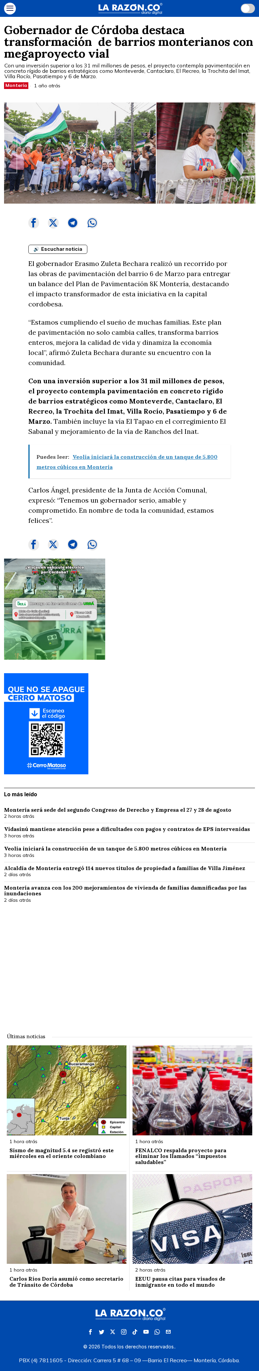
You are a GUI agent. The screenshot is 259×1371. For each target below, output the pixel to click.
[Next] (248, 153)
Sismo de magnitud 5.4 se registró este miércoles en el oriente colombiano (61, 1153)
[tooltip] (33, 223)
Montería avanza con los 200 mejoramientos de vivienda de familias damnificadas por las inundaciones (125, 891)
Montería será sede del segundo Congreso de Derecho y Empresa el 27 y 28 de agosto (117, 810)
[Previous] (10, 153)
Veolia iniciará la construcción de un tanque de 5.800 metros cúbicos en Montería (115, 849)
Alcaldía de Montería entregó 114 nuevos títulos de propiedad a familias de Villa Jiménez (125, 868)
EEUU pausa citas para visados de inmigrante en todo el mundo (180, 1282)
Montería (16, 85)
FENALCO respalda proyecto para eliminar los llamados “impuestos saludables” (180, 1156)
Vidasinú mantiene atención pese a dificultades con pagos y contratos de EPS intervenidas (127, 829)
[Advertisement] (129, 964)
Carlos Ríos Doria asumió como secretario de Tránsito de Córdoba (66, 1282)
